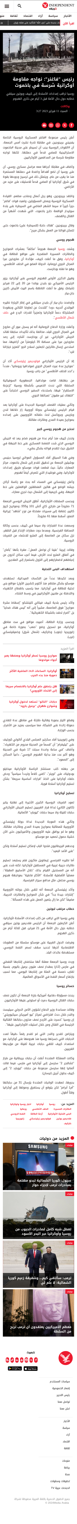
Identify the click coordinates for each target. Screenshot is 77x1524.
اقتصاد (27, 15)
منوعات (66, 1461)
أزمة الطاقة (36, 1113)
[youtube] (21, 1360)
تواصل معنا (64, 1402)
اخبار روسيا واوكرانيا (20, 1104)
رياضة (67, 1468)
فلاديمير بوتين (63, 1118)
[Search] (19, 6)
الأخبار (67, 15)
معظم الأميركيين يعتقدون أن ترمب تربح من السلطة (40, 1329)
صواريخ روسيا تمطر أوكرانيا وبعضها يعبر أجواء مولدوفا (30, 657)
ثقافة (14, 15)
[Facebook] (36, 1360)
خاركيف (67, 1123)
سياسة (53, 15)
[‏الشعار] (67, 36)
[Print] (44, 125)
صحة (67, 1474)
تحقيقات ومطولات (60, 1481)
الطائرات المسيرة (62, 1109)
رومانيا (23, 1109)
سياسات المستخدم (60, 1382)
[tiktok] (12, 1360)
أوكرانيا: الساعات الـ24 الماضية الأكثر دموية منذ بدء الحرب (33, 673)
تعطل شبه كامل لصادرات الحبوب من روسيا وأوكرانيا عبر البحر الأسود (43, 1231)
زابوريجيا (20, 1118)
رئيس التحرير (63, 1395)
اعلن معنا (65, 1409)
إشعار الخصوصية (61, 1388)
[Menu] (7, 6)
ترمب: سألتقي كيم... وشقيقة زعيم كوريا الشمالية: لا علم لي (39, 1280)
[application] (38, 53)
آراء (40, 15)
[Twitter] (31, 1360)
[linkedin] (17, 1360)
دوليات (45, 1138)
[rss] (7, 1360)
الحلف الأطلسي (40, 1109)
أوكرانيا (69, 259)
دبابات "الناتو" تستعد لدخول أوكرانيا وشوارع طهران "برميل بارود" (33, 704)
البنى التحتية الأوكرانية (59, 1113)
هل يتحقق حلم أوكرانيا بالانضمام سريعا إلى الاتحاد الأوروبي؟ (31, 688)
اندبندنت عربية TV (60, 1488)
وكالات (66, 106)
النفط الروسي (18, 1113)
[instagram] (26, 1360)
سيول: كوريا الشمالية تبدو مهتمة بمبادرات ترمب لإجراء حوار (44, 1182)
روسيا (61, 249)
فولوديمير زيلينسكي (27, 361)
